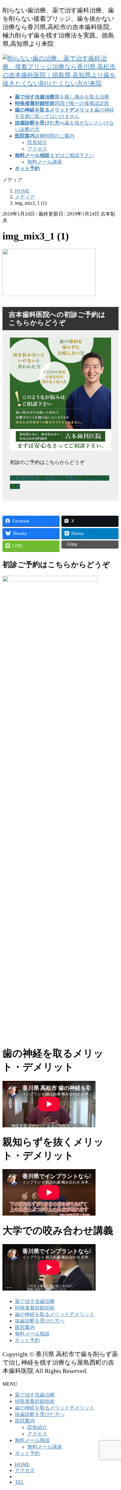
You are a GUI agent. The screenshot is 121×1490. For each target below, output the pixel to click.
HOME (22, 1464)
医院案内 (25, 1327)
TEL (19, 1482)
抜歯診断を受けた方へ (40, 1320)
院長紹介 (37, 142)
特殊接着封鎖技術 (35, 1307)
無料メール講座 (44, 161)
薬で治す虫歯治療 (35, 1301)
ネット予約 (27, 1340)
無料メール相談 (32, 1333)
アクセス (37, 148)
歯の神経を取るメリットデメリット (54, 1314)
